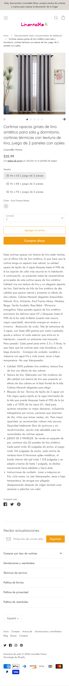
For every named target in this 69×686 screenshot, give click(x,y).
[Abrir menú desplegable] (60, 553)
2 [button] (31, 119)
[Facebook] (9, 645)
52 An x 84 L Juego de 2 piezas (24, 184)
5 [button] (42, 119)
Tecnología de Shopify (14, 657)
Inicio (6, 631)
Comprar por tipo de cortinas (20, 553)
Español (11, 618)
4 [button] (38, 119)
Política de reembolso (16, 602)
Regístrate (55, 539)
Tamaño (7, 169)
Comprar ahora (34, 241)
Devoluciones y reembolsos (19, 563)
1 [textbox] (6, 219)
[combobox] (34, 217)
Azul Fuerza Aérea (6, 206)
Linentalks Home (13, 150)
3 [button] (34, 119)
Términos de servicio (15, 573)
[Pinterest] (20, 645)
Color (16, 200)
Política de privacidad (16, 592)
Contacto (23, 635)
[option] (34, 83)
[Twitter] (3, 645)
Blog (6, 635)
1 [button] (27, 119)
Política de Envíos (14, 582)
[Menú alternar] (6, 17)
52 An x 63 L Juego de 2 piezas (24, 176)
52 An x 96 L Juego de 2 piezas (24, 192)
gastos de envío (14, 160)
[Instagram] (14, 645)
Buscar (13, 635)
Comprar (15, 631)
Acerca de (27, 631)
